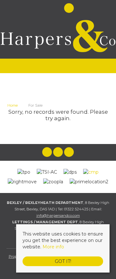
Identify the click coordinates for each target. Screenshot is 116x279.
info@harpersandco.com (58, 215)
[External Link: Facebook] (47, 9)
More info (53, 247)
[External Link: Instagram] (58, 9)
